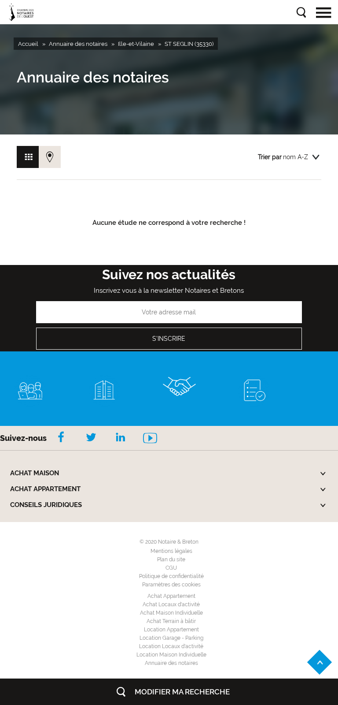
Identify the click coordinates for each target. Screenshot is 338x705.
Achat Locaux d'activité (171, 604)
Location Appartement (171, 630)
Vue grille (28, 157)
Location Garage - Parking (171, 638)
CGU (171, 568)
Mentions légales (171, 551)
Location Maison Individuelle (171, 655)
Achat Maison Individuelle (171, 613)
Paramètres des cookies (171, 585)
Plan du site (171, 559)
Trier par (270, 156)
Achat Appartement (171, 596)
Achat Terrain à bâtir (171, 621)
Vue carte (50, 157)
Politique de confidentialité (171, 576)
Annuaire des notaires (171, 663)
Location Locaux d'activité (171, 646)
